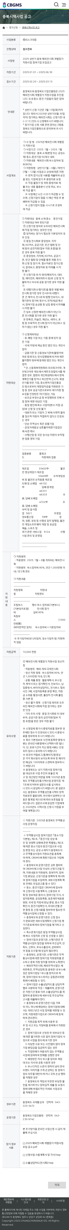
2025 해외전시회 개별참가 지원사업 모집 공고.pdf (43, 1145)
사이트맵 (60, 1201)
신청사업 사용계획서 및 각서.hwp (43, 1155)
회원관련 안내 (43, 1200)
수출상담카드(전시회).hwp (39, 1163)
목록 (57, 1185)
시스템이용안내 (26, 1200)
